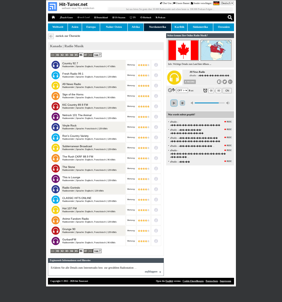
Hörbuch (146, 17)
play (174, 103)
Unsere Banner (182, 3)
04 (71, 54)
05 (76, 54)
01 (57, 54)
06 (81, 54)
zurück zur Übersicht (68, 36)
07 (85, 54)
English (169, 281)
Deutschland (102, 17)
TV (134, 17)
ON (227, 90)
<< (52, 54)
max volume (228, 102)
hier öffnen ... (204, 64)
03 (67, 54)
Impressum (225, 281)
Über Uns (167, 3)
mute (192, 102)
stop (182, 103)
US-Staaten (119, 17)
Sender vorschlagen (202, 3)
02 (62, 54)
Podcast (161, 17)
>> (90, 54)
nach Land (84, 17)
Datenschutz (212, 281)
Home (53, 17)
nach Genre (67, 17)
